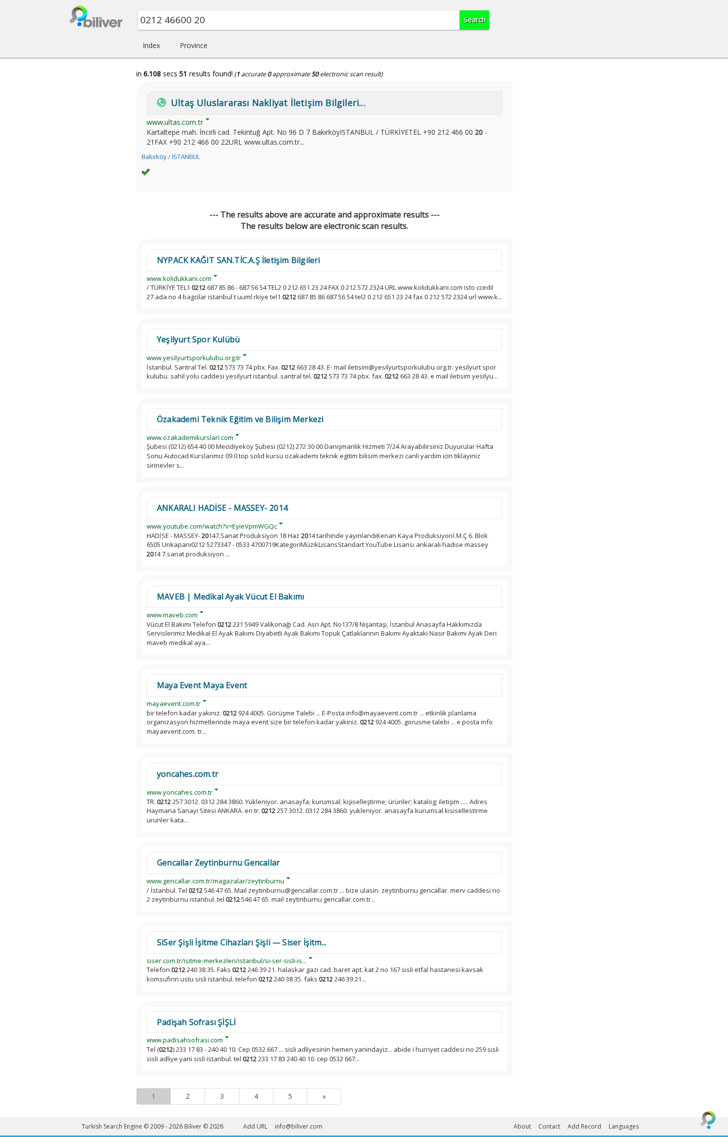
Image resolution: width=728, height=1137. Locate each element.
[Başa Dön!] (708, 1120)
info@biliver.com (298, 1126)
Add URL (255, 1126)
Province (194, 45)
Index (151, 45)
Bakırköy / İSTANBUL (171, 157)
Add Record (584, 1126)
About (522, 1126)
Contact (549, 1126)
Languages (624, 1126)
